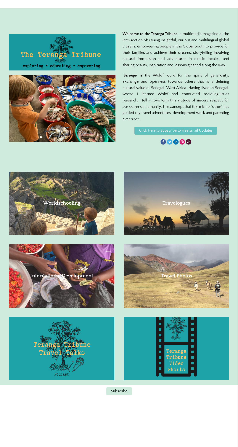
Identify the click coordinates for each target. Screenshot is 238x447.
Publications (210, 4)
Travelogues (130, 4)
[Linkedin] (176, 142)
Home (84, 4)
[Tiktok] (188, 142)
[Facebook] (163, 142)
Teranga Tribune (27, 4)
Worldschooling (105, 4)
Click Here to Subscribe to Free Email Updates (176, 130)
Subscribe (119, 391)
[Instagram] (182, 142)
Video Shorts (187, 4)
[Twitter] (169, 142)
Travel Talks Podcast (158, 4)
